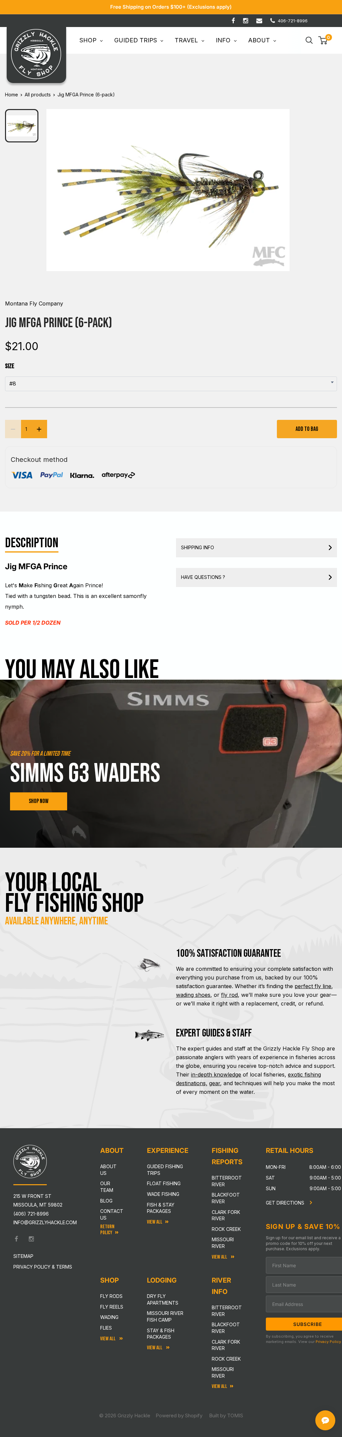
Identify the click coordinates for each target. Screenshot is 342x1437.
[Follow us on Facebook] (233, 21)
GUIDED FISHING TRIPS (165, 1170)
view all (154, 1222)
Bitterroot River (227, 1181)
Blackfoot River (226, 1198)
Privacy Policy (328, 1341)
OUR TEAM (106, 1187)
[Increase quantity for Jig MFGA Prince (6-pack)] (39, 429)
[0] (323, 40)
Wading (109, 1317)
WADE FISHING (163, 1194)
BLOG (106, 1201)
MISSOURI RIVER (223, 1372)
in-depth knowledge (216, 1074)
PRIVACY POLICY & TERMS (42, 1267)
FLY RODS (111, 1296)
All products (38, 94)
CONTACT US (111, 1214)
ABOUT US (108, 1170)
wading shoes (193, 994)
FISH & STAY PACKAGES (160, 1208)
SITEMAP (23, 1256)
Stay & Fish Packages (160, 1334)
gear (214, 1083)
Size (9, 366)
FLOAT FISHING (164, 1183)
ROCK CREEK (226, 1359)
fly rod (229, 994)
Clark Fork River (226, 1215)
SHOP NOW (38, 801)
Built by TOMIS (226, 1415)
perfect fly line (313, 986)
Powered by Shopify (179, 1415)
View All (108, 1339)
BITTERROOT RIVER (227, 1311)
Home (11, 94)
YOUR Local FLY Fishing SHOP (74, 893)
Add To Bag (307, 429)
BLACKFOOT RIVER (226, 1328)
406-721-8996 (293, 20)
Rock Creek (226, 1229)
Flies (106, 1328)
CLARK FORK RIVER (226, 1345)
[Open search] (309, 40)
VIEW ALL (155, 1348)
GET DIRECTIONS (286, 1203)
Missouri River (223, 1243)
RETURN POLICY (107, 1230)
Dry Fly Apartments (162, 1299)
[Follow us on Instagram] (245, 21)
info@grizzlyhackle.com (45, 1222)
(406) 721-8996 (31, 1214)
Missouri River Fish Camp (165, 1316)
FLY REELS (111, 1307)
